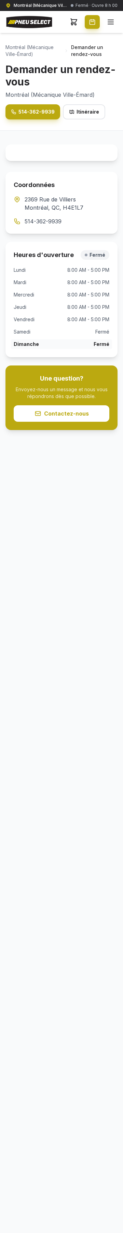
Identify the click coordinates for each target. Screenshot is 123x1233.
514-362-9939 (36, 112)
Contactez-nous (66, 413)
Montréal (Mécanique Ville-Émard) (29, 50)
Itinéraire (88, 112)
